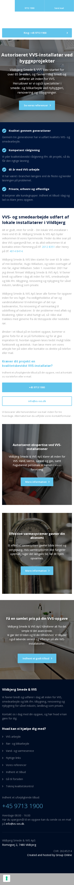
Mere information (36, 570)
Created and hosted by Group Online (49, 855)
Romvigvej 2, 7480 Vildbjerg (19, 845)
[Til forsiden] (37, 20)
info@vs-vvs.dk (15, 824)
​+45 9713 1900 (22, 806)
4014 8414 (16, 251)
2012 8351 (48, 247)
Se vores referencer (36, 105)
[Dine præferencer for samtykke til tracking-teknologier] (6, 878)
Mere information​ (36, 482)
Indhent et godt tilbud (36, 658)
